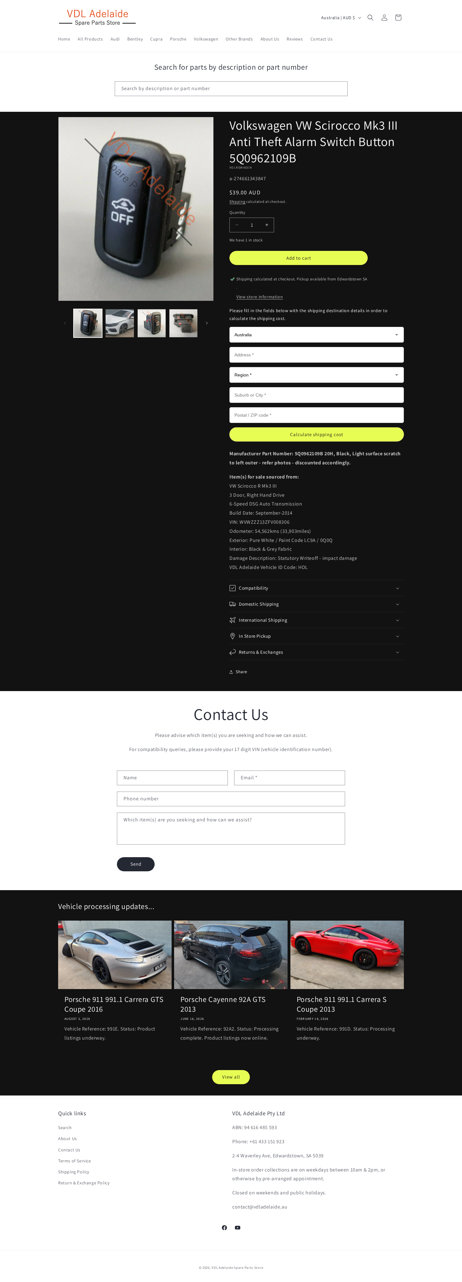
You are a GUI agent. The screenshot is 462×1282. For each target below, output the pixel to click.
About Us (67, 1138)
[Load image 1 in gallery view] (88, 323)
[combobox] (231, 89)
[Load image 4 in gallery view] (183, 323)
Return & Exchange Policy (83, 1183)
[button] (370, 17)
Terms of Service (74, 1161)
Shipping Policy (73, 1172)
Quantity (237, 212)
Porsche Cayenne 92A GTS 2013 (223, 1004)
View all (231, 1077)
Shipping (237, 201)
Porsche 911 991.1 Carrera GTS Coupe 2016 (113, 1004)
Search (65, 1127)
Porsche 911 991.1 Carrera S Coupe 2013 (342, 1004)
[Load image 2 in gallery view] (119, 323)
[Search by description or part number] (340, 88)
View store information (259, 297)
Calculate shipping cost (316, 434)
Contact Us (69, 1150)
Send (135, 864)
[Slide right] (207, 323)
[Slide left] (65, 323)
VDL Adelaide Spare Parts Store (237, 1267)
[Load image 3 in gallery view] (151, 323)
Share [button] (241, 671)
